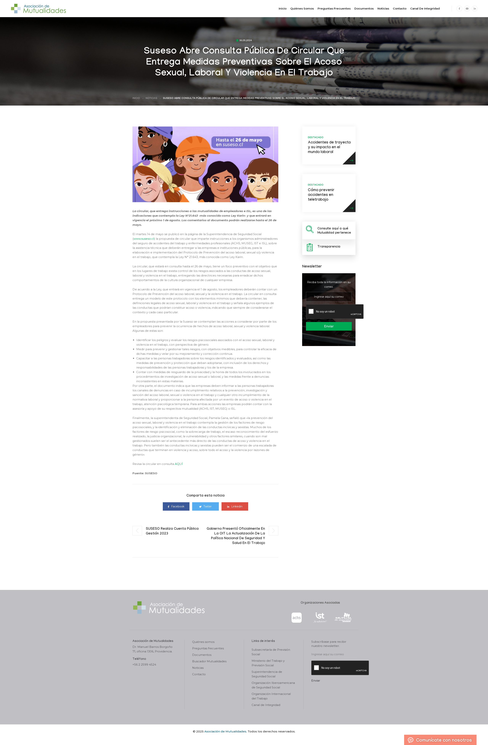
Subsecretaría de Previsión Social (271, 652)
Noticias (383, 8)
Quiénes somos (302, 8)
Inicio (283, 8)
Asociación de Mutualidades (225, 731)
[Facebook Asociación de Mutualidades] (459, 8)
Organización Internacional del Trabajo (271, 696)
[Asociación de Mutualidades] (38, 8)
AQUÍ (179, 464)
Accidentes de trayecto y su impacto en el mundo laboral (329, 148)
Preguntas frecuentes (334, 8)
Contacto (399, 8)
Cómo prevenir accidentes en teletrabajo (321, 195)
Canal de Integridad (425, 8)
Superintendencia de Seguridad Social (267, 674)
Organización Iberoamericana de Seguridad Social (273, 685)
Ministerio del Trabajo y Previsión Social (268, 663)
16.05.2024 (245, 40)
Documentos (364, 8)
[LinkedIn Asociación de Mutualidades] (475, 8)
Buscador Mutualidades (209, 661)
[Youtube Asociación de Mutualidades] (467, 8)
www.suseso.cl (143, 238)
